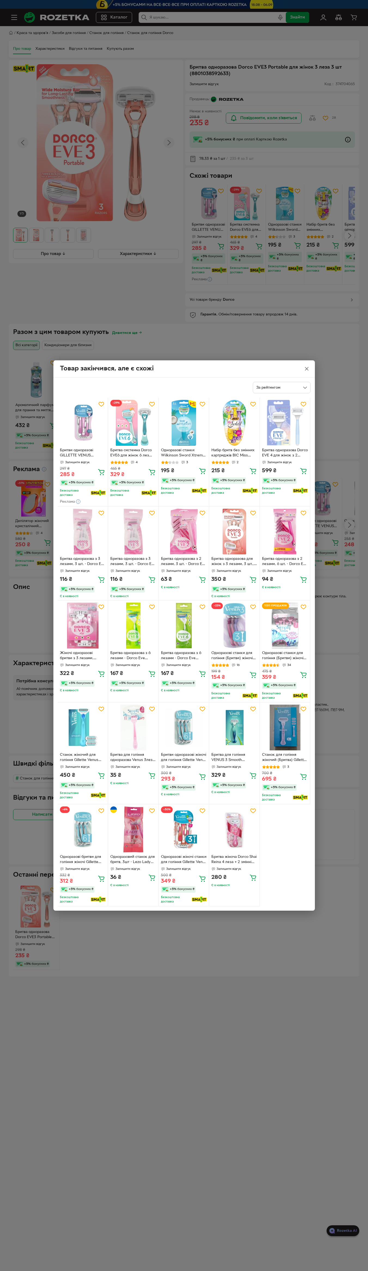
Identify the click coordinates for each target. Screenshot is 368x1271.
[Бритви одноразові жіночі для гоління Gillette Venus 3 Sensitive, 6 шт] (184, 728)
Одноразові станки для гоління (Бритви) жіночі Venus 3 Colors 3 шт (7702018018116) (232, 656)
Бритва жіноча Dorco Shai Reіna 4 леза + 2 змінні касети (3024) (234, 860)
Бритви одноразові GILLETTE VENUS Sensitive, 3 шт (76, 453)
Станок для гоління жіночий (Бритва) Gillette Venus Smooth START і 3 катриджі (284, 758)
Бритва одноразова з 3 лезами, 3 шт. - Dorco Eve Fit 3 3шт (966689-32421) (82, 562)
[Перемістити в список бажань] (101, 404)
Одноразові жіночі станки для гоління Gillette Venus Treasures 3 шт (184, 860)
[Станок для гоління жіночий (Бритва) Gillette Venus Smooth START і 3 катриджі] (285, 728)
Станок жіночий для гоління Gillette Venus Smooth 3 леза (79, 758)
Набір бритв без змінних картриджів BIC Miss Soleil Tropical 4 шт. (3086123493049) (232, 453)
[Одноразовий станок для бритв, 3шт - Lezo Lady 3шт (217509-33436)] (133, 829)
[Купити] (101, 472)
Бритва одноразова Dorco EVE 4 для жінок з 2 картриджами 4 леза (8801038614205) (285, 453)
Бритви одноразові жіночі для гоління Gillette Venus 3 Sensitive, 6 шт (184, 758)
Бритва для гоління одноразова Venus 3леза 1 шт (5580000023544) (132, 758)
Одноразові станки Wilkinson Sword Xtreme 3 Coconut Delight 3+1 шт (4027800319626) (183, 453)
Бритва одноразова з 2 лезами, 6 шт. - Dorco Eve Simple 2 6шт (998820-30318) (285, 562)
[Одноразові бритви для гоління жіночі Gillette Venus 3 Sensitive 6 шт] (83, 829)
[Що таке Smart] (98, 493)
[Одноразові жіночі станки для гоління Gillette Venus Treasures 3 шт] (184, 829)
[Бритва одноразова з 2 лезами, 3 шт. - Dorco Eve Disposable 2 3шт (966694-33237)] (184, 532)
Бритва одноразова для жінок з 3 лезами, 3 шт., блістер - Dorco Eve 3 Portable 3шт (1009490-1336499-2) (232, 562)
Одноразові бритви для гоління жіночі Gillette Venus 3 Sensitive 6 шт (80, 860)
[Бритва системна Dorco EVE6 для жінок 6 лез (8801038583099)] (133, 423)
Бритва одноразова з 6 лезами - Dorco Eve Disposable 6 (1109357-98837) (130, 656)
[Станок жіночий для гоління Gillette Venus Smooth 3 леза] (83, 728)
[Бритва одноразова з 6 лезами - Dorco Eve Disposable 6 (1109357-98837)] (133, 626)
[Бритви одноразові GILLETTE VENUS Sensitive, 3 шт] (83, 423)
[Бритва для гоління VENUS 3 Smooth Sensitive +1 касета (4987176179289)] (234, 728)
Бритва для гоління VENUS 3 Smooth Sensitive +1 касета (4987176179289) (228, 758)
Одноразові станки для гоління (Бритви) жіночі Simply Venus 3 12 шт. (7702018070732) (282, 656)
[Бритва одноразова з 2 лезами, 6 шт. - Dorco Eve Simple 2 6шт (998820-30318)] (285, 532)
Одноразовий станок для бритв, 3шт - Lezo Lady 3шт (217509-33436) (132, 860)
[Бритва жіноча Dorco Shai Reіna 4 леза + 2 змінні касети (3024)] (234, 829)
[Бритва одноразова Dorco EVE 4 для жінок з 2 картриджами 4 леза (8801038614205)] (285, 423)
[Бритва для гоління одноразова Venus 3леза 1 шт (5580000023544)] (133, 728)
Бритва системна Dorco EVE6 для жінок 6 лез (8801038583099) (131, 453)
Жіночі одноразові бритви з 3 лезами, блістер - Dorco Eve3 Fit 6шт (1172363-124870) (81, 656)
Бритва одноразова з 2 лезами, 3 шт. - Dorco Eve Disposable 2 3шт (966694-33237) (183, 562)
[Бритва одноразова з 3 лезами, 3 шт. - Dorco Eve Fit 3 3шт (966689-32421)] (83, 532)
